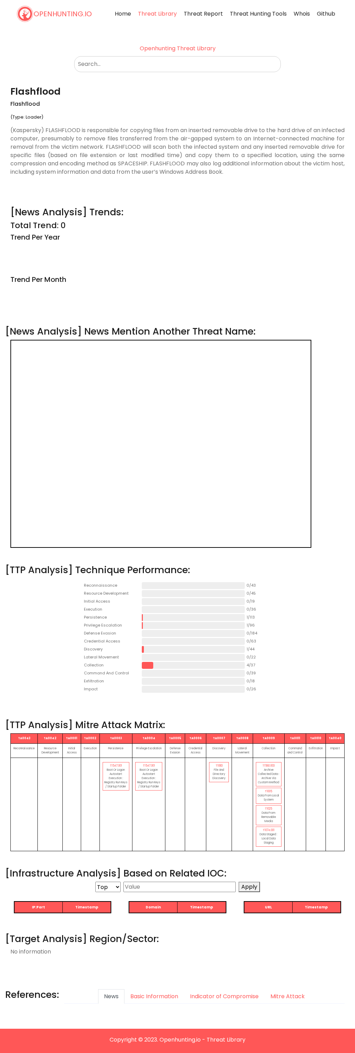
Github (326, 14)
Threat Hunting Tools (258, 14)
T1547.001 (116, 766)
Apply (249, 887)
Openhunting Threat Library (178, 48)
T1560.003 (268, 766)
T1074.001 (269, 830)
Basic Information (154, 996)
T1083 (219, 766)
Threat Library (157, 14)
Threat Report (203, 14)
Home (123, 14)
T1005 (268, 791)
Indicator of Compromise (224, 996)
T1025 (268, 809)
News (111, 996)
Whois (302, 14)
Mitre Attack (287, 996)
